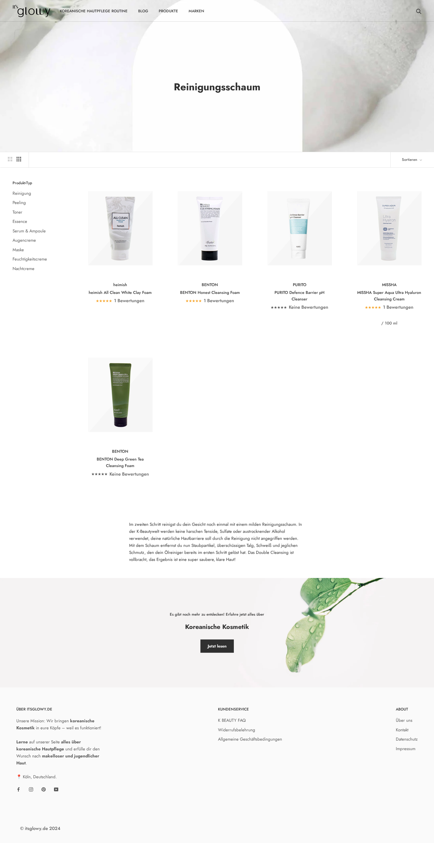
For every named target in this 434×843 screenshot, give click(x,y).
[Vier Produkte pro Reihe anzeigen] (19, 159)
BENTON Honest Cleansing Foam (210, 292)
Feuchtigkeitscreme (30, 259)
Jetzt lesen (217, 646)
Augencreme (24, 240)
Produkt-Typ (22, 183)
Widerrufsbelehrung (236, 730)
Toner (17, 212)
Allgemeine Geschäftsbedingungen (250, 739)
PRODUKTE (168, 11)
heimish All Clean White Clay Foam (120, 292)
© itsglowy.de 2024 (40, 828)
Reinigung (22, 193)
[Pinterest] (43, 788)
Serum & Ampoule (29, 231)
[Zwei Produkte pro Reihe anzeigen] (10, 159)
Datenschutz (407, 739)
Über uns (404, 720)
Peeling (19, 203)
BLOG (143, 11)
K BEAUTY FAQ (232, 720)
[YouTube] (56, 788)
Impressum (405, 749)
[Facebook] (18, 788)
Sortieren (410, 159)
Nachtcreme (23, 269)
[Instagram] (31, 788)
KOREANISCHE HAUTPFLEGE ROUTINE (94, 11)
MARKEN (196, 11)
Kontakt (402, 730)
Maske (18, 250)
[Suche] (418, 11)
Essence (20, 221)
